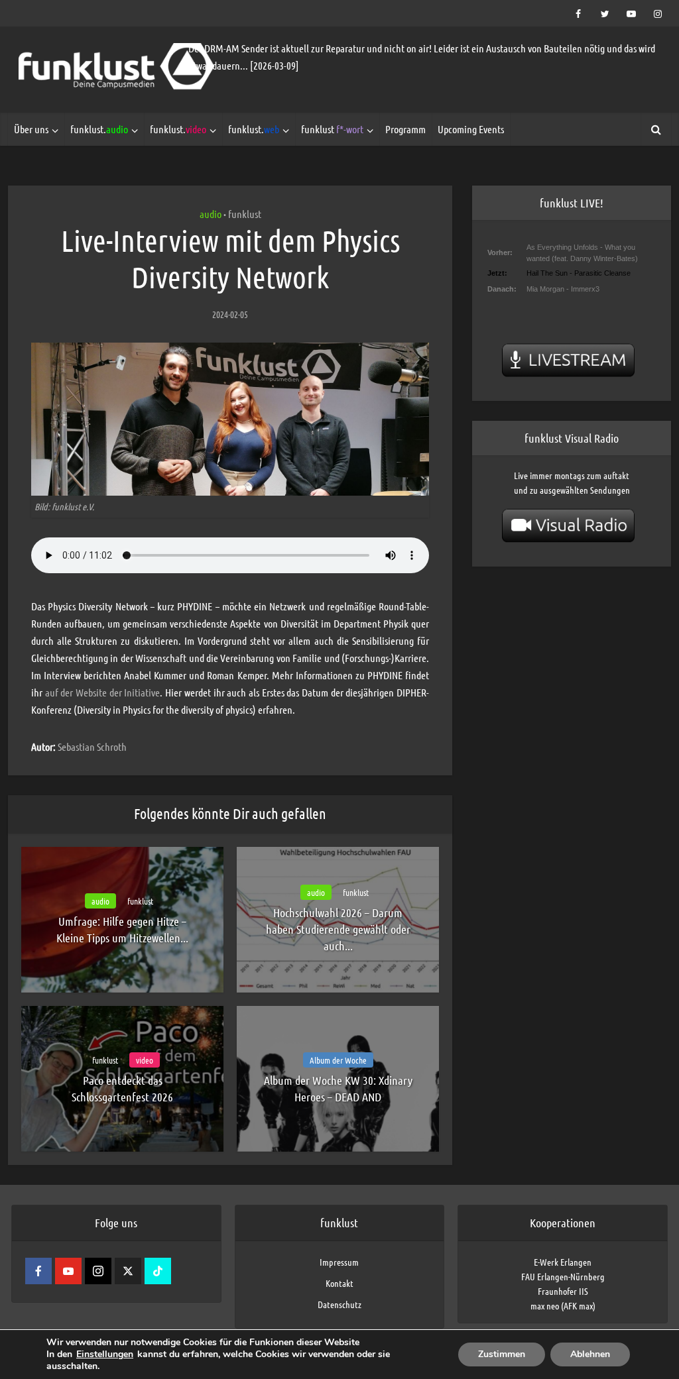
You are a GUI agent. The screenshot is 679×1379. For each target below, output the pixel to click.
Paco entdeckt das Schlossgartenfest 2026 (122, 1088)
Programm (405, 129)
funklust (332, 129)
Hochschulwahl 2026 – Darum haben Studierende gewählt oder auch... (338, 929)
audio (210, 213)
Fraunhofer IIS (563, 1291)
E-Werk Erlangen (562, 1262)
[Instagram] (98, 1271)
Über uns (31, 129)
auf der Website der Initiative (101, 692)
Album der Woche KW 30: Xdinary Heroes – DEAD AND (338, 1088)
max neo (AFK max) (562, 1305)
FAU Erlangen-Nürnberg (563, 1276)
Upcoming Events (471, 129)
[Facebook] (38, 1271)
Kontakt (339, 1283)
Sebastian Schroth (92, 746)
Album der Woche (338, 1060)
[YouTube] (68, 1271)
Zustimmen (501, 1354)
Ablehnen (590, 1354)
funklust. (99, 129)
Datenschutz (339, 1304)
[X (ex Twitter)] (128, 1271)
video (144, 1060)
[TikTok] (158, 1271)
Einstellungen (104, 1354)
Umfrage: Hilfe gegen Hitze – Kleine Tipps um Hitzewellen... (122, 929)
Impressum (339, 1262)
